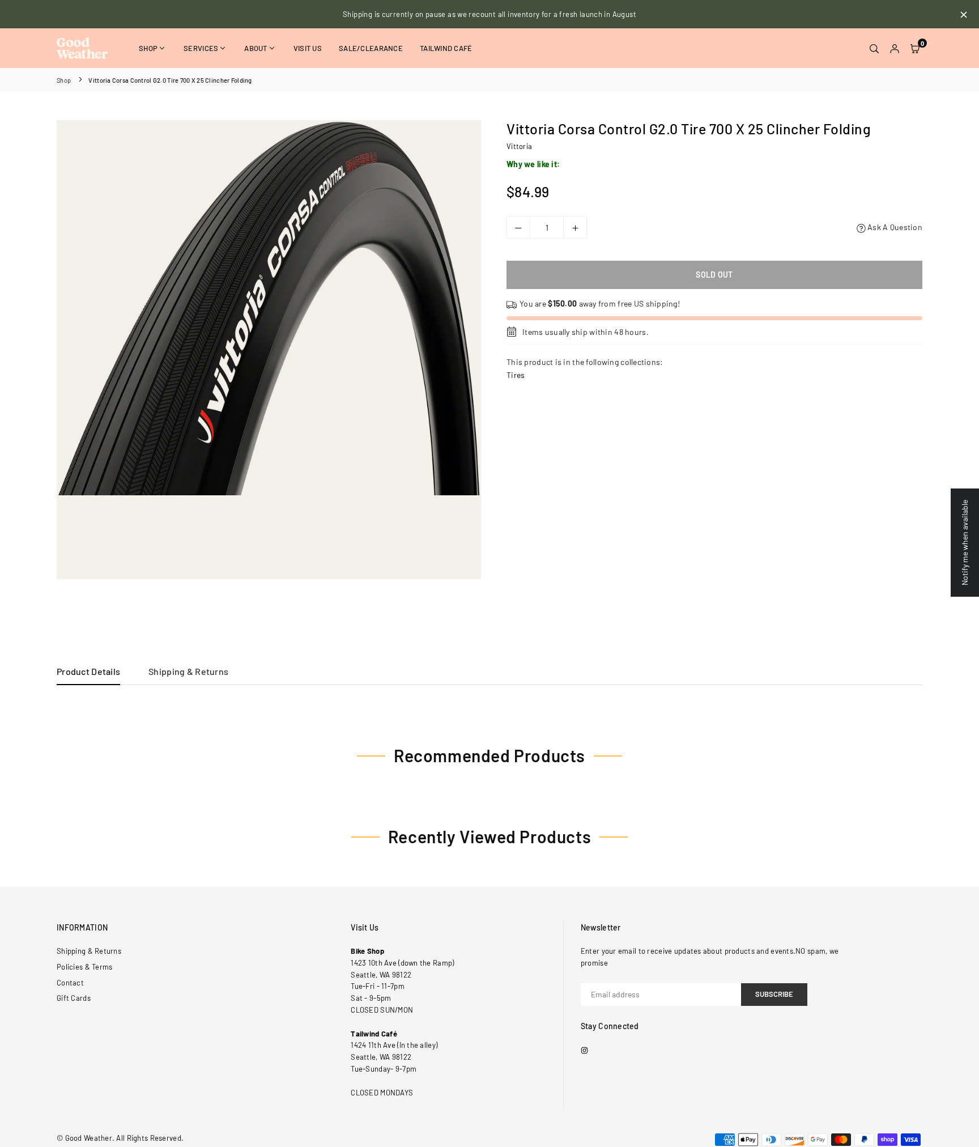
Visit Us (307, 48)
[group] (269, 307)
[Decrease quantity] (518, 228)
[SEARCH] (874, 48)
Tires (515, 375)
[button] (915, 48)
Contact (70, 982)
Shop (148, 48)
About (255, 48)
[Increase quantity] (575, 228)
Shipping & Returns (188, 671)
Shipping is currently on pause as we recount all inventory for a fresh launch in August (489, 14)
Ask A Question (894, 227)
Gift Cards (74, 997)
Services (201, 48)
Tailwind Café (446, 48)
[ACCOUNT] (894, 48)
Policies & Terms (84, 966)
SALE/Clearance (371, 48)
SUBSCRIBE (774, 994)
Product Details (88, 671)
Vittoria (519, 146)
